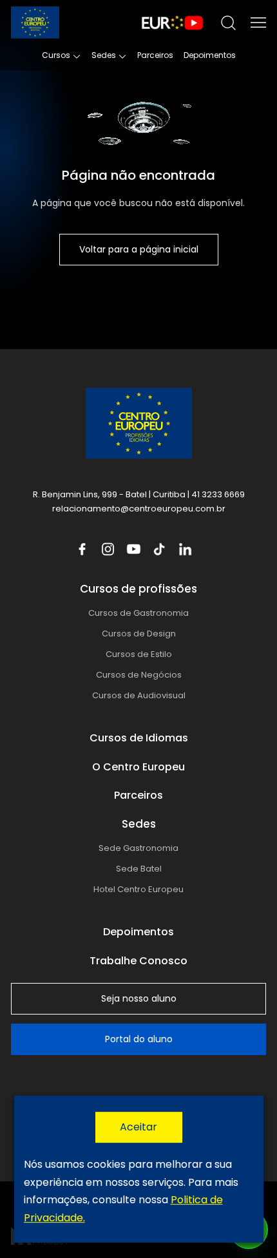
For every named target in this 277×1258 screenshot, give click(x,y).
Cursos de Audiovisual (139, 695)
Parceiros (155, 55)
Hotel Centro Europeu (138, 889)
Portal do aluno (139, 1039)
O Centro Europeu (138, 767)
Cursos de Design (139, 633)
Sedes (103, 55)
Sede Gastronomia (138, 848)
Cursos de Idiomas (139, 738)
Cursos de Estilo (139, 654)
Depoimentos (210, 55)
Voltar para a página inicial (138, 249)
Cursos (56, 55)
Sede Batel (139, 868)
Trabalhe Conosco (138, 961)
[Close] (138, 1127)
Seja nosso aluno (139, 998)
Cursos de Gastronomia (138, 613)
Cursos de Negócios (139, 675)
